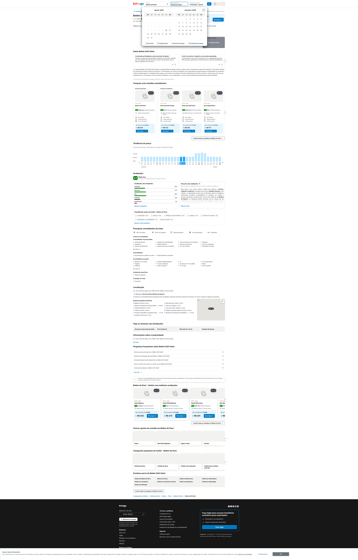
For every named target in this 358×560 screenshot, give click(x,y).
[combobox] (157, 3)
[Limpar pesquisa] (167, 4)
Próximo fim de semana (196, 43)
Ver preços (217, 19)
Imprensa (122, 541)
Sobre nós (122, 532)
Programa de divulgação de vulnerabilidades (173, 527)
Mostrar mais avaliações (142, 223)
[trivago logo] (138, 3)
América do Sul (155, 496)
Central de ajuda (165, 534)
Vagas (121, 535)
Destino (148, 3)
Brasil (164, 496)
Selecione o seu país (125, 510)
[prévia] (139, 163)
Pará (169, 496)
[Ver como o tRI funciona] (165, 178)
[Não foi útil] (175, 64)
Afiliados (121, 543)
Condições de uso (165, 513)
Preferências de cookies (167, 524)
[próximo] (204, 10)
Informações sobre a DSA (167, 522)
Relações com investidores (127, 538)
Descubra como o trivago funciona (170, 537)
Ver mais (135, 249)
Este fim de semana (179, 43)
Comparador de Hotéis (140, 496)
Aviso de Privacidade (166, 519)
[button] (157, 4)
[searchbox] (157, 5)
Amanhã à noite (163, 43)
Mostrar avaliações (140, 206)
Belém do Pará (178, 496)
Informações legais (165, 516)
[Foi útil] (172, 64)
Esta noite (150, 43)
